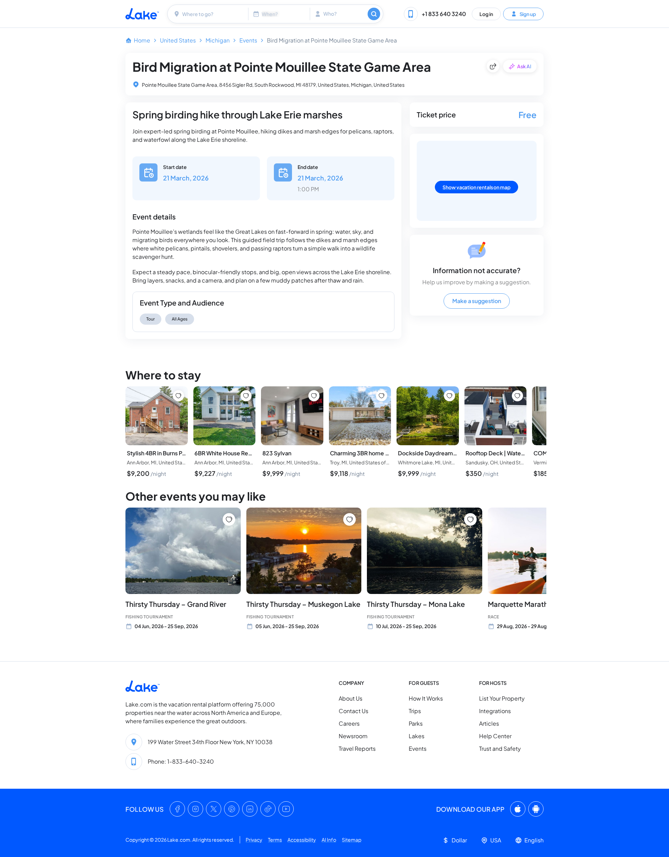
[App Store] (517, 809)
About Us (350, 698)
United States (178, 40)
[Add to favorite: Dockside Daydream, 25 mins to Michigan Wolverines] (449, 395)
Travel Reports (357, 748)
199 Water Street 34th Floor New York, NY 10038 (210, 742)
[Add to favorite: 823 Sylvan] (314, 395)
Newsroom (353, 736)
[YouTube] (286, 809)
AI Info (329, 839)
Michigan (218, 40)
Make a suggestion (476, 300)
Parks (416, 723)
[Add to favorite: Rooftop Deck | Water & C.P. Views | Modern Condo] (517, 395)
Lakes (416, 736)
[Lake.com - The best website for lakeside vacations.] (142, 13)
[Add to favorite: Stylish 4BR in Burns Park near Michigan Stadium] (178, 395)
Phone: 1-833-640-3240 (181, 761)
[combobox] (208, 14)
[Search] (374, 14)
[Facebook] (177, 809)
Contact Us (353, 711)
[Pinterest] (231, 809)
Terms (275, 839)
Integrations (495, 711)
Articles (489, 723)
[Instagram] (195, 809)
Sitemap (351, 839)
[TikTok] (268, 809)
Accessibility (301, 839)
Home (142, 40)
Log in (486, 13)
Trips (415, 711)
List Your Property (502, 698)
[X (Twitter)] (213, 809)
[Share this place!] (493, 66)
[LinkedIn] (249, 809)
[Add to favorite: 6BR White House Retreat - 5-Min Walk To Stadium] (246, 395)
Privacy (254, 839)
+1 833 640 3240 (444, 13)
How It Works (426, 698)
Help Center (495, 736)
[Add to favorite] (229, 519)
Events (248, 40)
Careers (349, 723)
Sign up (527, 13)
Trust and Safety (500, 748)
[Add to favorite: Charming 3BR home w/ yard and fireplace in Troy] (381, 395)
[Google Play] (536, 809)
